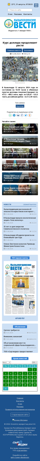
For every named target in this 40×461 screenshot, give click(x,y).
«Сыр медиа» (22, 450)
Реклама (18, 14)
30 (35, 385)
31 (6, 389)
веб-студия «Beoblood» (20, 457)
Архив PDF (20, 318)
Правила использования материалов (20, 409)
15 (30, 377)
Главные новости (14, 50)
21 (25, 381)
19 (15, 381)
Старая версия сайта (20, 415)
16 (35, 377)
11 (11, 377)
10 (6, 377)
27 (20, 385)
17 (6, 381)
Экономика (28, 50)
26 (15, 385)
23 (35, 381)
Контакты (27, 14)
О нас (10, 14)
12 (15, 377)
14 (25, 377)
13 (20, 377)
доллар (21, 106)
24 (6, 385)
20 (20, 381)
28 (25, 385)
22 (30, 381)
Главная (20, 398)
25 (11, 385)
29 (30, 385)
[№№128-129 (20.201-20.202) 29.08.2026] (20, 288)
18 (11, 381)
